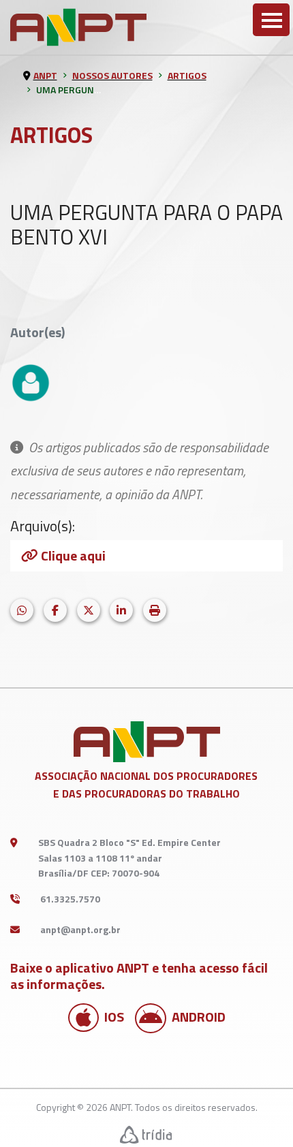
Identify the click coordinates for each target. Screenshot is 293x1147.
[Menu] (271, 19)
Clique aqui (73, 555)
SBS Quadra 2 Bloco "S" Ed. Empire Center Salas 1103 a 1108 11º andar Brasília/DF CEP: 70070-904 (129, 857)
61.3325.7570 (70, 899)
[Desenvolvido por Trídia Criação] (146, 1134)
